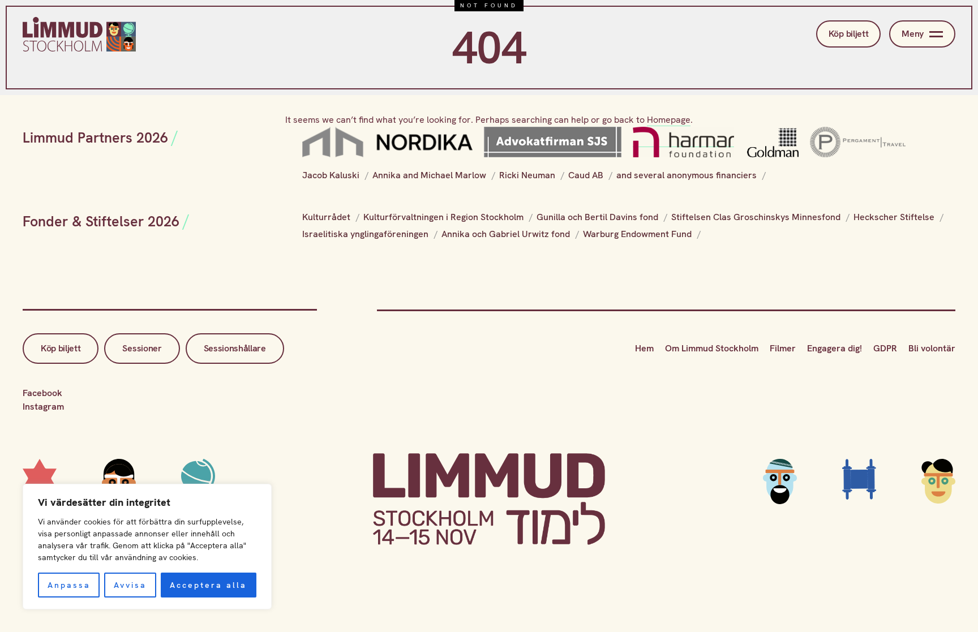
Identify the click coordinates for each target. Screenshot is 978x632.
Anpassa (69, 585)
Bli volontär (931, 348)
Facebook (42, 393)
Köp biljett (848, 34)
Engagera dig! (834, 348)
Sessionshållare (235, 348)
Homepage (668, 120)
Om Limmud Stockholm (711, 348)
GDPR (885, 348)
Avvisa (130, 585)
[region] (147, 546)
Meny (913, 34)
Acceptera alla (208, 585)
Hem (644, 348)
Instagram (43, 406)
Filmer (783, 348)
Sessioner (141, 348)
